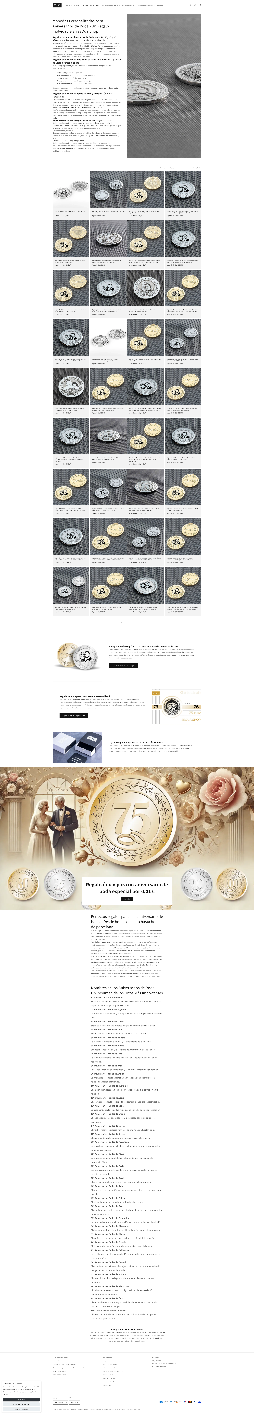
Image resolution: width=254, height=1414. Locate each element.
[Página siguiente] (132, 623)
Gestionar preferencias (21, 1409)
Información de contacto (133, 1409)
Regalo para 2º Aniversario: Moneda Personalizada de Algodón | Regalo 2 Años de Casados (145, 212)
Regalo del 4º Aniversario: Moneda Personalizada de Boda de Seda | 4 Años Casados (70, 261)
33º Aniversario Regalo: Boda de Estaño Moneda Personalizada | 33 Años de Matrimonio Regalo (143, 608)
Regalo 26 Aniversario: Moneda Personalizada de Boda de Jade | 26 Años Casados (183, 509)
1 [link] (121, 623)
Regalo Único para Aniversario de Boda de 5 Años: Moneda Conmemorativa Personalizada (106, 261)
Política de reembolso (109, 1364)
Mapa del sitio (106, 1385)
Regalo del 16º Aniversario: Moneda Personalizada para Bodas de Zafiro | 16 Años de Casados (108, 409)
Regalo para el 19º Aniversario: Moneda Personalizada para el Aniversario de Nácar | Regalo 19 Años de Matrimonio (70, 459)
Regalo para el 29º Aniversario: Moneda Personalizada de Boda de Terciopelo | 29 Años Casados (145, 559)
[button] (72, 5)
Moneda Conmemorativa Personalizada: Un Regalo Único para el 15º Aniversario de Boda (69, 409)
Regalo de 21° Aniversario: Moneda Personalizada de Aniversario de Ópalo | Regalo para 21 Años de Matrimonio (144, 459)
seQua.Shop (60, 1409)
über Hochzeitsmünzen (60, 1361)
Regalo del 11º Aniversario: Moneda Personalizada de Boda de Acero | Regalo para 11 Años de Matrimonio (182, 310)
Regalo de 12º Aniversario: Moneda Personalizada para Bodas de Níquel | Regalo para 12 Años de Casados (70, 360)
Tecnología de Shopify (69, 1409)
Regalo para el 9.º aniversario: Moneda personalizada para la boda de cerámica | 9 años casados (107, 310)
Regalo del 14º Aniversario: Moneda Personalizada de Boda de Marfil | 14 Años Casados (182, 360)
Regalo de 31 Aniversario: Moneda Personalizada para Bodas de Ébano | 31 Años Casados (70, 608)
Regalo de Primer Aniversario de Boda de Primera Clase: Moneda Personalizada (108, 212)
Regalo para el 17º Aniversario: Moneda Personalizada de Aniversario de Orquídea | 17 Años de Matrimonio (145, 409)
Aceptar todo (21, 1399)
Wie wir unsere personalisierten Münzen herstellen (69, 1368)
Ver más (127, 899)
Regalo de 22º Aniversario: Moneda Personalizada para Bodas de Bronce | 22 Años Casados (183, 458)
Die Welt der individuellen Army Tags (64, 1364)
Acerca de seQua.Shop (109, 1382)
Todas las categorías (59, 1371)
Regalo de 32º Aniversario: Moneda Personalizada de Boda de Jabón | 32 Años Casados (107, 608)
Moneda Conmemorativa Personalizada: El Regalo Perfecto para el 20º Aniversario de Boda (106, 458)
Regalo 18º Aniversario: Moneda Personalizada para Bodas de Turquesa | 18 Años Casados (182, 409)
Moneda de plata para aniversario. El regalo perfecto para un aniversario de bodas (70, 212)
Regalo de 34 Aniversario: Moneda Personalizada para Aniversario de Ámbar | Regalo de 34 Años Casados (182, 608)
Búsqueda (105, 1361)
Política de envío (107, 1375)
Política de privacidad (109, 1368)
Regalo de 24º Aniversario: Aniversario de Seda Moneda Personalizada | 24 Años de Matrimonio (108, 509)
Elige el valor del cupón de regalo (123, 666)
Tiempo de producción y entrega (112, 1371)
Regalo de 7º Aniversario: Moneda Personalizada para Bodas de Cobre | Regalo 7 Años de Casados (182, 261)
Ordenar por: (164, 168)
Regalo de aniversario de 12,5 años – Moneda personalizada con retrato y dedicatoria (105, 360)
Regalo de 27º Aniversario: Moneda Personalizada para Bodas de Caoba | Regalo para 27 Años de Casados (70, 559)
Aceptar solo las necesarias (21, 1404)
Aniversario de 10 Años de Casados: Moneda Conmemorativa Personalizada (142, 310)
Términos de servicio (109, 1378)
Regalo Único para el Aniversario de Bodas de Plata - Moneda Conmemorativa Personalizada (144, 509)
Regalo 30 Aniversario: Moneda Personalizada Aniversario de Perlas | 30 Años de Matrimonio (180, 559)
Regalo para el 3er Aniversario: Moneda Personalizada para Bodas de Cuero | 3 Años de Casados (182, 212)
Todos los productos (59, 1375)
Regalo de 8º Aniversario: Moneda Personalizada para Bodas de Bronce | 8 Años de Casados (70, 310)
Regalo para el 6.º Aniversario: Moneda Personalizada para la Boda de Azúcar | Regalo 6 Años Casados (145, 261)
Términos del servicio (108, 1409)
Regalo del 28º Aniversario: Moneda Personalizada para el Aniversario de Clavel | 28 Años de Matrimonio (108, 559)
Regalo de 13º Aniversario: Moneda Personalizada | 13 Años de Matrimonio (145, 360)
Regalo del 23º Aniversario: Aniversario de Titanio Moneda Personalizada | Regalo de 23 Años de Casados (71, 509)
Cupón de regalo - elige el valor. (74, 716)
